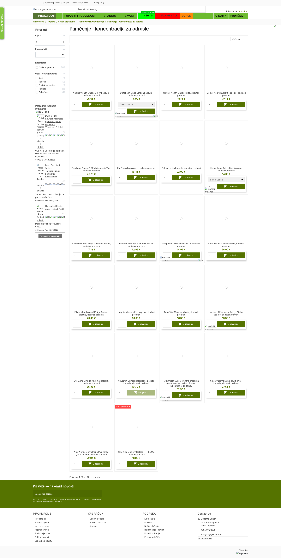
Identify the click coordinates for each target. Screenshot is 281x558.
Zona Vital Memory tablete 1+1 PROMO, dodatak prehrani (136, 453)
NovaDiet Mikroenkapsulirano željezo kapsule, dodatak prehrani (136, 382)
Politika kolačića (152, 537)
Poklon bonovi (42, 537)
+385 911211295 (208, 530)
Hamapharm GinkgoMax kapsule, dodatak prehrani (226, 169)
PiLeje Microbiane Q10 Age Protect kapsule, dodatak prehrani (91, 313)
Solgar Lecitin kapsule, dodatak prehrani (181, 168)
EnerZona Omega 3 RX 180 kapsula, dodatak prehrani (91, 382)
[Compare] (111, 50)
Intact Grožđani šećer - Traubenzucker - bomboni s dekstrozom (53, 171)
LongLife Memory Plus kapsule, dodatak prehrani (136, 313)
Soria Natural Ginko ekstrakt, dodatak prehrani (226, 244)
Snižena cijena (42, 522)
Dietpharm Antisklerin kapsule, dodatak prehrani (181, 244)
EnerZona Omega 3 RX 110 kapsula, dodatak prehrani (136, 244)
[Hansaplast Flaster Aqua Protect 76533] (40, 213)
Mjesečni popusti (52, 3)
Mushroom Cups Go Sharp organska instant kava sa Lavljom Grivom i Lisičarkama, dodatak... (181, 383)
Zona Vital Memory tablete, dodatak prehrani (181, 313)
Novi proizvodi (42, 526)
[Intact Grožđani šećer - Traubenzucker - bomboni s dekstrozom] (40, 178)
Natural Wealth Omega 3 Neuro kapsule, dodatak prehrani (91, 244)
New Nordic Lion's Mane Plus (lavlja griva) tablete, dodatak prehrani (91, 453)
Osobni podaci (97, 518)
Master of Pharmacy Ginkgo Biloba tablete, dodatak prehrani (226, 313)
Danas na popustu (43, 541)
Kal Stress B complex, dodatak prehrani (136, 168)
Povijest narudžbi (98, 522)
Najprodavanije (42, 529)
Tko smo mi (40, 518)
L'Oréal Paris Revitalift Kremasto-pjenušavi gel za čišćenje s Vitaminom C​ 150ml (54, 121)
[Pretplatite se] (99, 493)
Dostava (148, 522)
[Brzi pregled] (111, 55)
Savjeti (66, 3)
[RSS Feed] (42, 111)
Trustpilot (243, 550)
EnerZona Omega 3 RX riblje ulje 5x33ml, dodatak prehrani (91, 169)
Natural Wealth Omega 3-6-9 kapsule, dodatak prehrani (91, 94)
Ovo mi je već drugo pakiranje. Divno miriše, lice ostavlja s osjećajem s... (50, 153)
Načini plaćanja (151, 526)
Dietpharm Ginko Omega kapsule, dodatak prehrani (136, 94)
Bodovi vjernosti (42, 533)
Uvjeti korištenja (152, 533)
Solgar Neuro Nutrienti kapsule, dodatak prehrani (226, 94)
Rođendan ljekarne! (80, 3)
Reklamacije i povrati (154, 529)
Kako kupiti (149, 518)
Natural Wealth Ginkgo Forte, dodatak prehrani (181, 94)
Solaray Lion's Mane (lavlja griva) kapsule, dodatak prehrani (226, 382)
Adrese (93, 526)
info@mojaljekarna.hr (211, 534)
